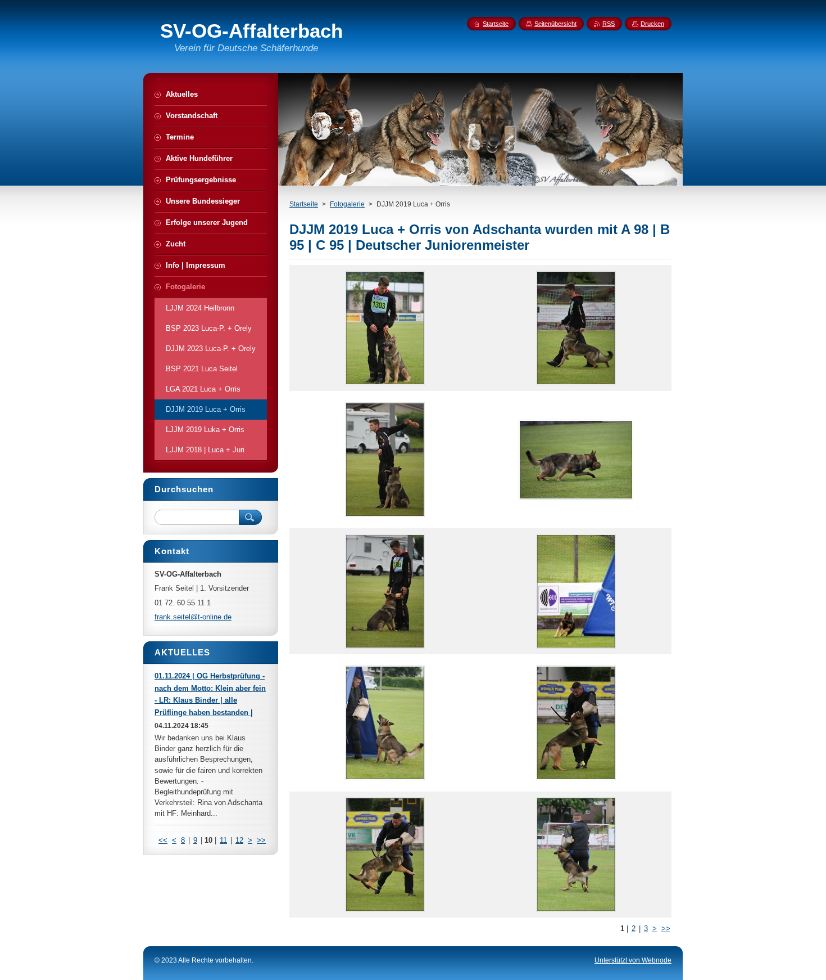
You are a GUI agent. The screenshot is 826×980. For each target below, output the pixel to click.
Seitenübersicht (555, 23)
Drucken (652, 23)
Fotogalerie (347, 204)
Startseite (303, 204)
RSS (608, 23)
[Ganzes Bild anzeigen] (384, 328)
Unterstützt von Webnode (632, 960)
